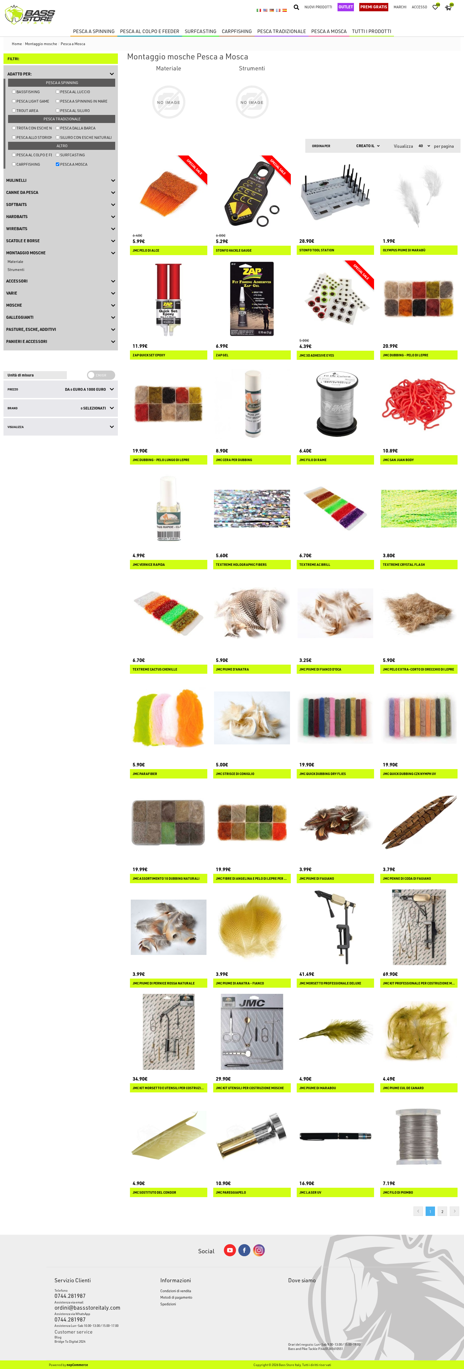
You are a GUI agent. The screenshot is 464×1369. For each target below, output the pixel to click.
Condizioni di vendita (175, 1290)
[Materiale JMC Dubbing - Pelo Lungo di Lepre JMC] (168, 404)
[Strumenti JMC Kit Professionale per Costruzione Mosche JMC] (419, 927)
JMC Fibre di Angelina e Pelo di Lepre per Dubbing (252, 879)
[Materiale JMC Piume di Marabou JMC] (335, 1032)
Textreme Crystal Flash (404, 565)
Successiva (454, 1211)
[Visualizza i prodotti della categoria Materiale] (169, 102)
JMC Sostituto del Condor (154, 1192)
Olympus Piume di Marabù (404, 250)
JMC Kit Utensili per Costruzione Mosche (250, 1088)
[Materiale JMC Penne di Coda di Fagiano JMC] (419, 822)
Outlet (346, 6)
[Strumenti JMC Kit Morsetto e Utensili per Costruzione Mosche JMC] (168, 1032)
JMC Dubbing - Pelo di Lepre (405, 355)
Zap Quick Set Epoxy (149, 355)
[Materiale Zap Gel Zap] (252, 299)
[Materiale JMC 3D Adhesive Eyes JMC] (335, 299)
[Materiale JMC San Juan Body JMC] (419, 404)
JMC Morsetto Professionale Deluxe (330, 983)
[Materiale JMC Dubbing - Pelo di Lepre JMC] (419, 299)
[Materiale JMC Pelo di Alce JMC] (168, 194)
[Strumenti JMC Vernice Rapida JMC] (168, 508)
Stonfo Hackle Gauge (234, 250)
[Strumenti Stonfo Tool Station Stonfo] (335, 194)
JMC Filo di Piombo (398, 1192)
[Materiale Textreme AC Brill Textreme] (335, 508)
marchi (400, 7)
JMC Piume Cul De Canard (403, 1088)
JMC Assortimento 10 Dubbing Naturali (166, 879)
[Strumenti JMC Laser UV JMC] (335, 1136)
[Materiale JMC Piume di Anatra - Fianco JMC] (252, 927)
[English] (265, 10)
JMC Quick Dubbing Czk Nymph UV (409, 774)
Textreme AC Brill (314, 565)
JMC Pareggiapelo (231, 1192)
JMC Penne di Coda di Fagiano (407, 879)
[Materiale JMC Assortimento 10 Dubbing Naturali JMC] (168, 822)
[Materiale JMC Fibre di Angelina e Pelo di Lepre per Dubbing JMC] (252, 822)
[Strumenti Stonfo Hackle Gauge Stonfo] (252, 194)
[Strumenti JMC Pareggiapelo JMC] (252, 1136)
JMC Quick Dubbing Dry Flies (322, 774)
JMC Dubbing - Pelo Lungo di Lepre (161, 460)
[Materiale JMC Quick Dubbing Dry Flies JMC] (335, 718)
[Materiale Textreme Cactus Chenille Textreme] (168, 613)
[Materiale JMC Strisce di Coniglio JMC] (252, 718)
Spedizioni (168, 1304)
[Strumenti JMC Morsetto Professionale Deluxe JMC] (335, 927)
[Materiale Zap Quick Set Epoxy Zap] (168, 299)
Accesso (419, 7)
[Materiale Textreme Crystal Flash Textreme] (419, 508)
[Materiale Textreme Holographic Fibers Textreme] (252, 508)
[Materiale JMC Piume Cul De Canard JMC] (419, 1032)
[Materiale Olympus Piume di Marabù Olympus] (419, 194)
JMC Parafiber (145, 774)
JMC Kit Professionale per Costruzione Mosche (419, 983)
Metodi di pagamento (176, 1297)
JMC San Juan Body (398, 460)
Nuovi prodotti (318, 7)
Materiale (15, 261)
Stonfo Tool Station (316, 250)
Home (17, 43)
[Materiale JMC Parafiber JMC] (168, 718)
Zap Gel (222, 355)
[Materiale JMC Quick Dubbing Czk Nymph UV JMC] (419, 718)
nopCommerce (77, 1365)
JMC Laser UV (310, 1192)
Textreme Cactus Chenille (155, 669)
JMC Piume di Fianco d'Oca (320, 669)
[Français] (278, 10)
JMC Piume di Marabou (317, 1088)
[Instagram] (259, 1255)
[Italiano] (259, 10)
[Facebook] (244, 1254)
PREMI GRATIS (373, 6)
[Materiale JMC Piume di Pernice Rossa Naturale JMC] (168, 927)
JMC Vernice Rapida (149, 565)
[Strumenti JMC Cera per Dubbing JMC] (252, 404)
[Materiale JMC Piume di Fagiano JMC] (335, 822)
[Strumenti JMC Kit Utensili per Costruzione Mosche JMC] (252, 1032)
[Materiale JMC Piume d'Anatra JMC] (252, 613)
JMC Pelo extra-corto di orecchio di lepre (418, 669)
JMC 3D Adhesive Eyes (316, 355)
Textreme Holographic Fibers (241, 565)
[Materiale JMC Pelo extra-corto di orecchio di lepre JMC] (419, 613)
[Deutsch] (272, 10)
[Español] (284, 10)
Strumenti (16, 269)
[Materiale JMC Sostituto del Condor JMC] (168, 1136)
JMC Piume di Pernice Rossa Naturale (164, 983)
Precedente (418, 1211)
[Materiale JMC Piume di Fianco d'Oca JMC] (335, 613)
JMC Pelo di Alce (146, 250)
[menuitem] (94, 1337)
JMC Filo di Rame (313, 460)
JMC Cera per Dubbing (234, 460)
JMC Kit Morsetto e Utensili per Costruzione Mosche (169, 1088)
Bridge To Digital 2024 (70, 1341)
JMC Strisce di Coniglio (235, 774)
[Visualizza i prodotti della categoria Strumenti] (252, 102)
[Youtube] (230, 1255)
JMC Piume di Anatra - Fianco (240, 983)
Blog (58, 1337)
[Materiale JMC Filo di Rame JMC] (335, 404)
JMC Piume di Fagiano (316, 879)
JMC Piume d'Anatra (232, 669)
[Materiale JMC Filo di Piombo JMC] (419, 1136)
